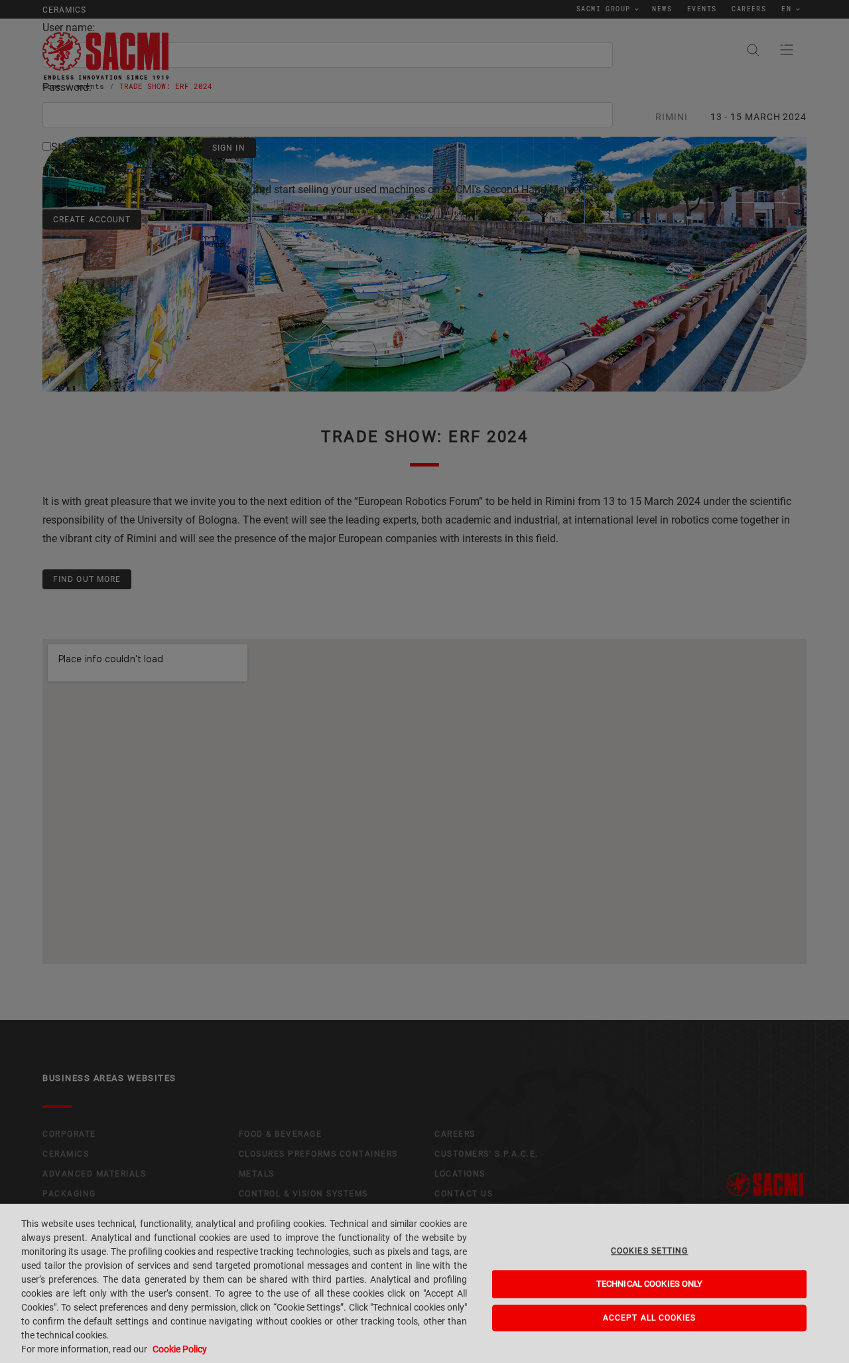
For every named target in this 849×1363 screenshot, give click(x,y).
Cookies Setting (649, 1250)
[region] (424, 1283)
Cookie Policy (180, 1349)
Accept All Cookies (649, 1318)
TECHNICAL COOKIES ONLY (649, 1284)
